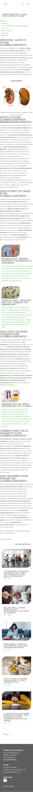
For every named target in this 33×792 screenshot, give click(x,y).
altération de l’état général (8, 368)
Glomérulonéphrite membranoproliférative (15, 26)
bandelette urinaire (21, 451)
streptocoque (24, 58)
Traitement (4, 35)
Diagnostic (4, 33)
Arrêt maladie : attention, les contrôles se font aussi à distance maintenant (16, 646)
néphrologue (10, 385)
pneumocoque (13, 223)
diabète (19, 69)
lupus (10, 168)
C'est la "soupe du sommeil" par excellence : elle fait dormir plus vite (16, 680)
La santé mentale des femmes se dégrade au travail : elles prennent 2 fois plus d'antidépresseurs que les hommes (16, 716)
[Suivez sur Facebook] (5, 780)
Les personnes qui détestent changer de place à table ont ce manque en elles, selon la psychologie (16, 573)
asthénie (9, 378)
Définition (4, 23)
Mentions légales (8, 786)
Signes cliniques (6, 31)
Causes (3, 28)
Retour (6, 734)
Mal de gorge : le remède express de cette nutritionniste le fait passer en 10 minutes (16, 610)
